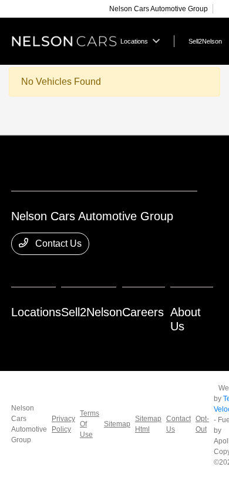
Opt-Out (202, 424)
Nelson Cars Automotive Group (29, 424)
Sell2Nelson (91, 312)
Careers (143, 312)
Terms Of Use (89, 424)
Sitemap (117, 424)
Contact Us (57, 243)
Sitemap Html (148, 424)
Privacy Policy (63, 424)
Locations (36, 312)
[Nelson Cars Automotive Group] (64, 40)
